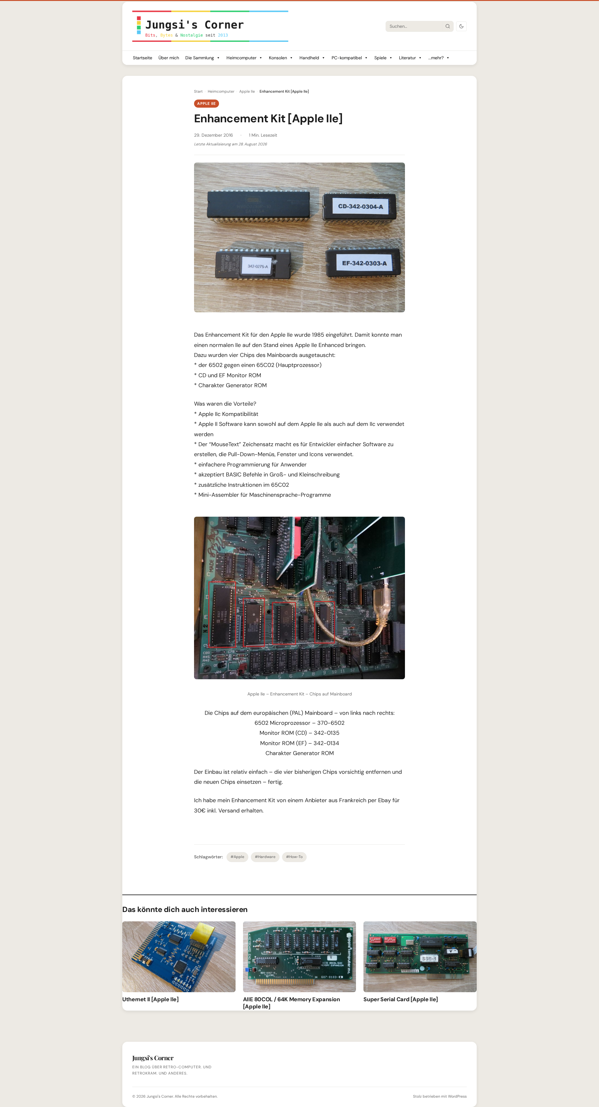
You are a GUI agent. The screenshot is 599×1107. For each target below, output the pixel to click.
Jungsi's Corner (160, 1096)
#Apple (237, 856)
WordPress (457, 1096)
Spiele (380, 58)
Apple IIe (247, 91)
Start (198, 91)
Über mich (168, 58)
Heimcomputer (241, 58)
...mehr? (436, 58)
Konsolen (278, 58)
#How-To (294, 856)
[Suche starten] (447, 26)
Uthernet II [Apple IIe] (150, 999)
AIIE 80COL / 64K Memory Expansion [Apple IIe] (291, 1003)
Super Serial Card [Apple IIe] (400, 999)
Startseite (142, 58)
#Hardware (265, 856)
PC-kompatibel (347, 58)
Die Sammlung (199, 58)
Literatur (407, 58)
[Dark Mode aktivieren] (461, 26)
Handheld (309, 58)
